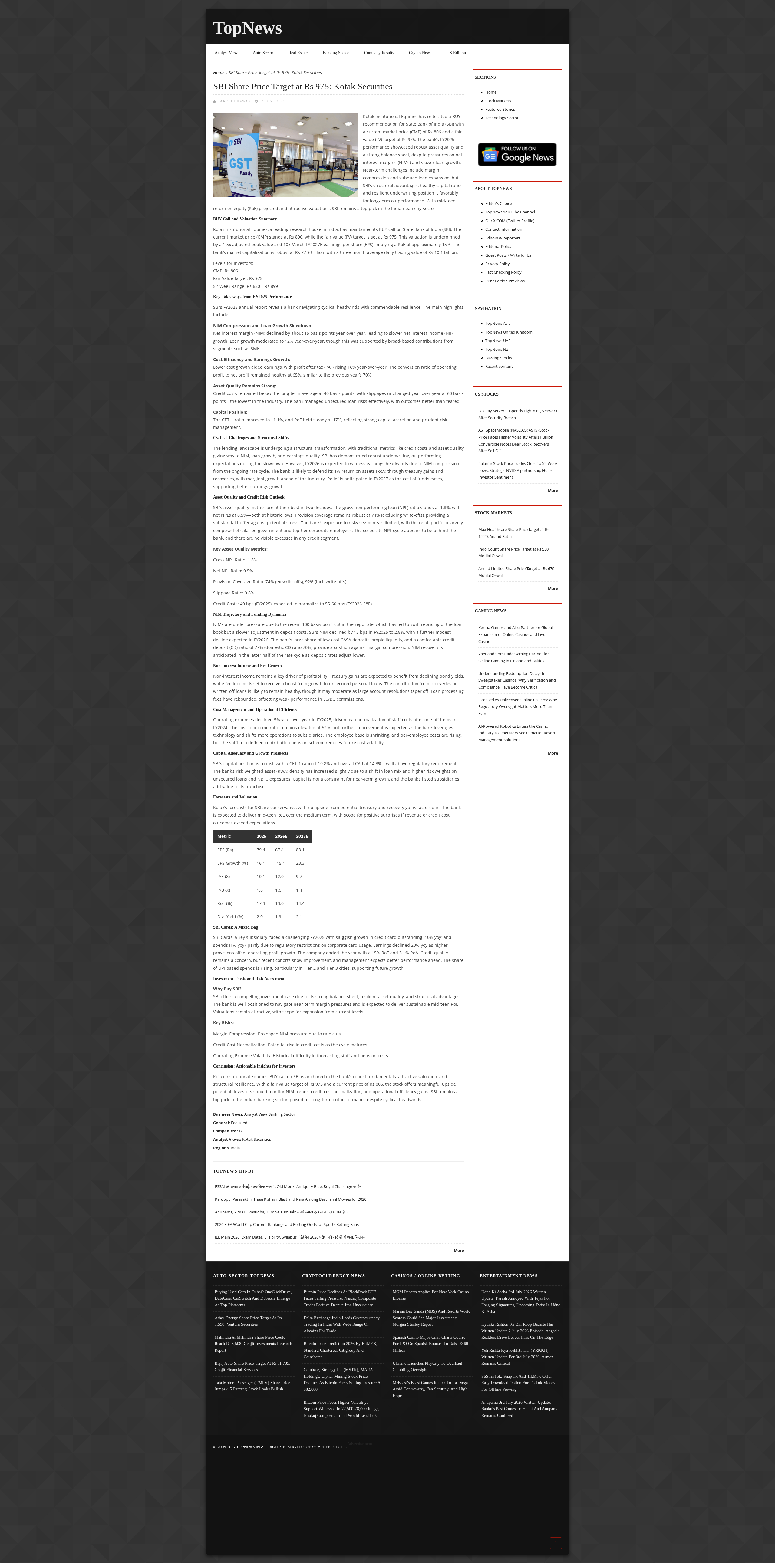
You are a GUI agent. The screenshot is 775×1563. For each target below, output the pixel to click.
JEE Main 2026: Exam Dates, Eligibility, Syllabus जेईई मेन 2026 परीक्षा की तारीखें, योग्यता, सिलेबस (290, 1237)
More (459, 1250)
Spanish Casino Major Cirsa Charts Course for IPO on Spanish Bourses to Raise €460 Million (430, 1344)
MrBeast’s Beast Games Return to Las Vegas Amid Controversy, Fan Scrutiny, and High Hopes (431, 1389)
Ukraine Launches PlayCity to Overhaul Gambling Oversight (427, 1366)
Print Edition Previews (505, 281)
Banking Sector (336, 52)
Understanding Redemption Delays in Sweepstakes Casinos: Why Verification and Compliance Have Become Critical (517, 680)
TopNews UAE (497, 340)
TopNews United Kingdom (509, 332)
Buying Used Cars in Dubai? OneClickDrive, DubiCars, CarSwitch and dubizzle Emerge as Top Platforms (253, 1298)
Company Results (379, 52)
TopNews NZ (496, 349)
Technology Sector (502, 117)
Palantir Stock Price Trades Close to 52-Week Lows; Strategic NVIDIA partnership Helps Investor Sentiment (518, 470)
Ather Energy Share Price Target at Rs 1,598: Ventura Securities (248, 1321)
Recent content (499, 366)
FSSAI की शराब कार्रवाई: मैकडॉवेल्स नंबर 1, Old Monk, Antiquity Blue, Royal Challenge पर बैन (288, 1186)
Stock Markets (498, 101)
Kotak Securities (256, 1139)
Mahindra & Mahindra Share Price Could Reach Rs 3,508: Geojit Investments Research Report (253, 1344)
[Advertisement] (387, 1492)
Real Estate (298, 52)
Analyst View (226, 52)
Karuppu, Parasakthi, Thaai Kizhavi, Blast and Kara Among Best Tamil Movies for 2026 (290, 1199)
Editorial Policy (498, 246)
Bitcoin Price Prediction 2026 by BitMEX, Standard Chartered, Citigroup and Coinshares (341, 1350)
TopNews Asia (497, 323)
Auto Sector (263, 52)
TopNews (247, 27)
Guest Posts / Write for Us (508, 255)
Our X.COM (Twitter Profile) (509, 220)
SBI (240, 1131)
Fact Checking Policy (503, 272)
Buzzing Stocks (498, 357)
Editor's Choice (498, 203)
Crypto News (420, 52)
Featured (239, 1122)
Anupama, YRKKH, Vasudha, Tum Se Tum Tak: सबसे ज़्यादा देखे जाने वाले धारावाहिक (281, 1212)
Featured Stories (500, 109)
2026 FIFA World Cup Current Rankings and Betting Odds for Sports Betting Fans (287, 1224)
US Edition (456, 52)
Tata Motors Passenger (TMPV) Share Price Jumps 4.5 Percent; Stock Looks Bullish (252, 1386)
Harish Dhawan (234, 101)
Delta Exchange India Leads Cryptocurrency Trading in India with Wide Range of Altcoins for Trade (342, 1324)
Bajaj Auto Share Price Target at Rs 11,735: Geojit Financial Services (252, 1366)
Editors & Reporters (502, 238)
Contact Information (503, 229)
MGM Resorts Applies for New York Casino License (431, 1295)
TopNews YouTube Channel (510, 212)
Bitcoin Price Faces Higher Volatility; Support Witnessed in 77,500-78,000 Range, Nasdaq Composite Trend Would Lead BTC (342, 1409)
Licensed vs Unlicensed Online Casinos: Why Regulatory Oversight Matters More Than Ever (517, 706)
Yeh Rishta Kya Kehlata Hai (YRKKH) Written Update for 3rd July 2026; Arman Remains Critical (517, 1357)
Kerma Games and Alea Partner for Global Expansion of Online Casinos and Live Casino (515, 634)
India (235, 1147)
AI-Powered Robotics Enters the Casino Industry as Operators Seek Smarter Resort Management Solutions (517, 732)
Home (218, 72)
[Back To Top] (556, 1542)
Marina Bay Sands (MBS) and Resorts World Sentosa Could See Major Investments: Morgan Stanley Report (431, 1318)
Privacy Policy (497, 263)
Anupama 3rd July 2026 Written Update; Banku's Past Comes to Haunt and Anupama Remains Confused (519, 1409)
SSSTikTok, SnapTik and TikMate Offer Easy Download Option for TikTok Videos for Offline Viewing (518, 1383)
